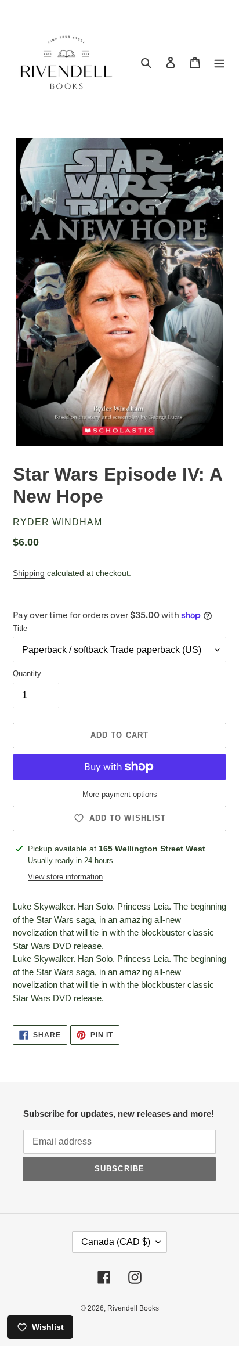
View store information (65, 876)
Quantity (27, 673)
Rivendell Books (133, 1308)
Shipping (29, 573)
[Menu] (219, 62)
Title (20, 628)
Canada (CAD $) (115, 1242)
